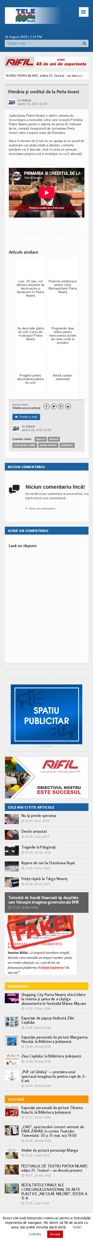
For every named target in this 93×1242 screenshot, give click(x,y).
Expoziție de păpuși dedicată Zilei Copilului (47, 1020)
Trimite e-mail (26, 417)
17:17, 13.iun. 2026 (36, 1117)
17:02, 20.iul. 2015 (35, 868)
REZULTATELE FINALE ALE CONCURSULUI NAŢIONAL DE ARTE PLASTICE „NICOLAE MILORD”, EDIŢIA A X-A (54, 1191)
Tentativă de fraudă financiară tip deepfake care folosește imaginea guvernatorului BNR (43, 899)
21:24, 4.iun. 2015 (35, 821)
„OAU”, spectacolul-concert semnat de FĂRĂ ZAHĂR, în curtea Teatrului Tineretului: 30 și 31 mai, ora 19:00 (52, 1131)
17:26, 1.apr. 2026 (35, 1203)
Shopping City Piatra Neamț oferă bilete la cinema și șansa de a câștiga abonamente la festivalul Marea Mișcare (53, 999)
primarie (67, 445)
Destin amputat (34, 831)
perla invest (48, 445)
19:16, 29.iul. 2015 (35, 884)
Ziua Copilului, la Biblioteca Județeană (51, 1056)
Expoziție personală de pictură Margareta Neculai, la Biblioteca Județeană (54, 1039)
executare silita (25, 445)
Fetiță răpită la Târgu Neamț (44, 878)
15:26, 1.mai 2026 (35, 1155)
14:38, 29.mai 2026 (36, 1061)
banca (40, 439)
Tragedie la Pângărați (38, 847)
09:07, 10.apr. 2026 (36, 1175)
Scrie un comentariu (40, 508)
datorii (53, 439)
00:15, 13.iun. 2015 (36, 852)
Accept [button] (55, 1234)
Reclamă (46, 746)
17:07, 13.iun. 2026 (36, 1008)
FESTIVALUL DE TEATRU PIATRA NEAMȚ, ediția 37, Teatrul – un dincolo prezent (54, 1168)
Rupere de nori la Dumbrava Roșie (48, 862)
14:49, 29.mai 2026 (36, 1046)
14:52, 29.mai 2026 (36, 1027)
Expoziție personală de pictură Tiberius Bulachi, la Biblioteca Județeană (52, 1109)
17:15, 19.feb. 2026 (23, 907)
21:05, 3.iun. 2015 (35, 836)
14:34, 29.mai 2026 (36, 1086)
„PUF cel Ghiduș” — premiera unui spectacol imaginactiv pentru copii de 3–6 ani (54, 1076)
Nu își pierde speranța (38, 815)
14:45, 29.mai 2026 (36, 1141)
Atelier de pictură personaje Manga (49, 1150)
